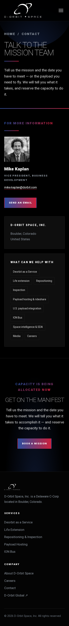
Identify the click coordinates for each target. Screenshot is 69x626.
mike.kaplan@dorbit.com (20, 187)
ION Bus (9, 551)
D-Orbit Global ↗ (16, 595)
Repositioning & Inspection (23, 537)
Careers (9, 581)
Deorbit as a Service (18, 522)
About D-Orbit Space (19, 573)
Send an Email (20, 202)
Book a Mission (34, 443)
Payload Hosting (16, 544)
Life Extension (14, 530)
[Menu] (61, 10)
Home (9, 34)
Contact (10, 588)
